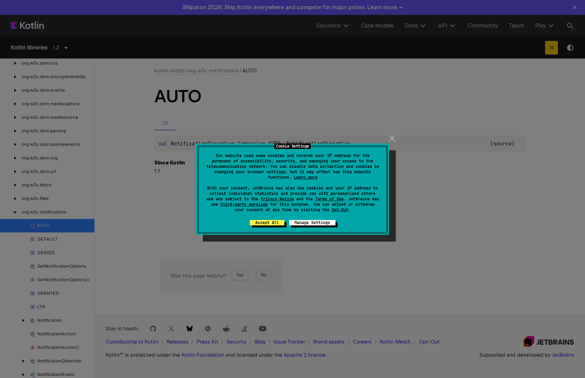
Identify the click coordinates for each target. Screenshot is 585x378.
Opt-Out (340, 210)
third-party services (244, 204)
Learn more (306, 177)
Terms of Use (329, 199)
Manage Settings (312, 222)
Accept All (267, 222)
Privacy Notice (277, 199)
